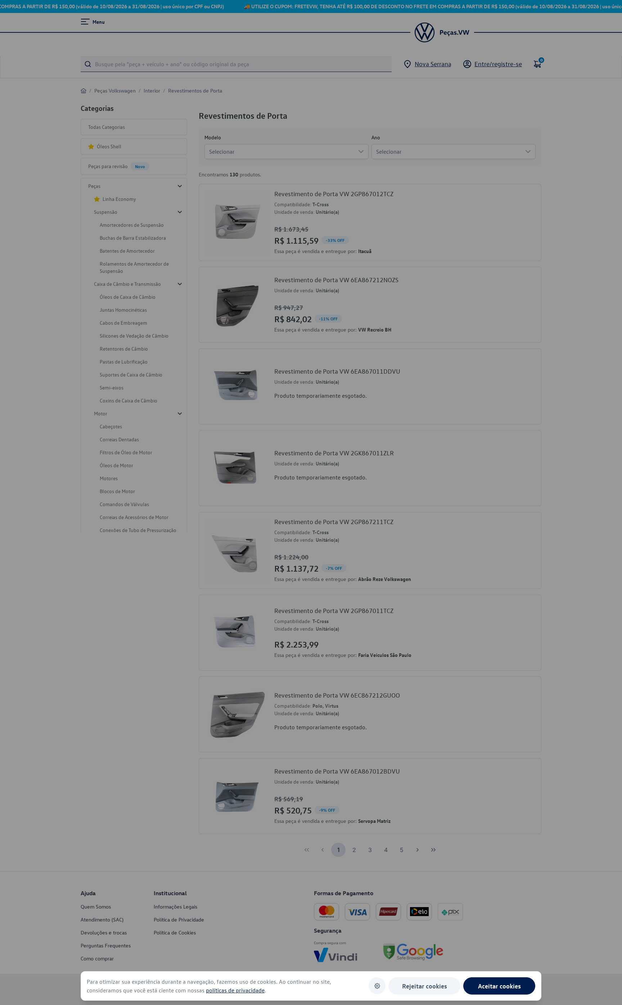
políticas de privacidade (235, 990)
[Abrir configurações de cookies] (377, 985)
